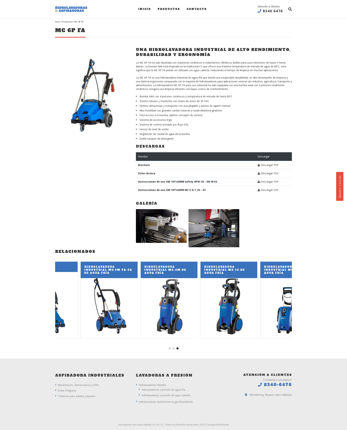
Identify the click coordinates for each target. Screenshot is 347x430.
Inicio (144, 9)
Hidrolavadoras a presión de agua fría (163, 389)
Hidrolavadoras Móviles (152, 385)
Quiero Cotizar (340, 186)
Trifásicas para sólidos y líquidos (77, 396)
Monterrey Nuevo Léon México (270, 395)
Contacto (197, 9)
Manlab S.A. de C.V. (153, 424)
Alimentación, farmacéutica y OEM (78, 385)
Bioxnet (225, 424)
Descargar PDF (269, 165)
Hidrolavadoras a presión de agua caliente (165, 395)
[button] (170, 348)
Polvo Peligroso (67, 390)
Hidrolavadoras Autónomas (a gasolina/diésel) (166, 401)
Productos (169, 9)
